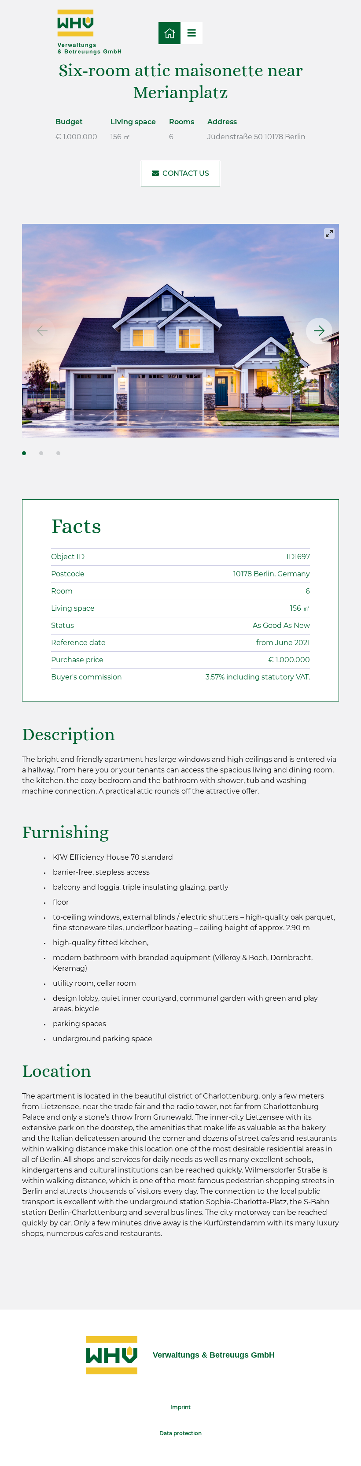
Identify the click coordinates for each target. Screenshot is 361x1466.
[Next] (319, 331)
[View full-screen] (329, 233)
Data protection (180, 1433)
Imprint (180, 1407)
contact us (185, 173)
